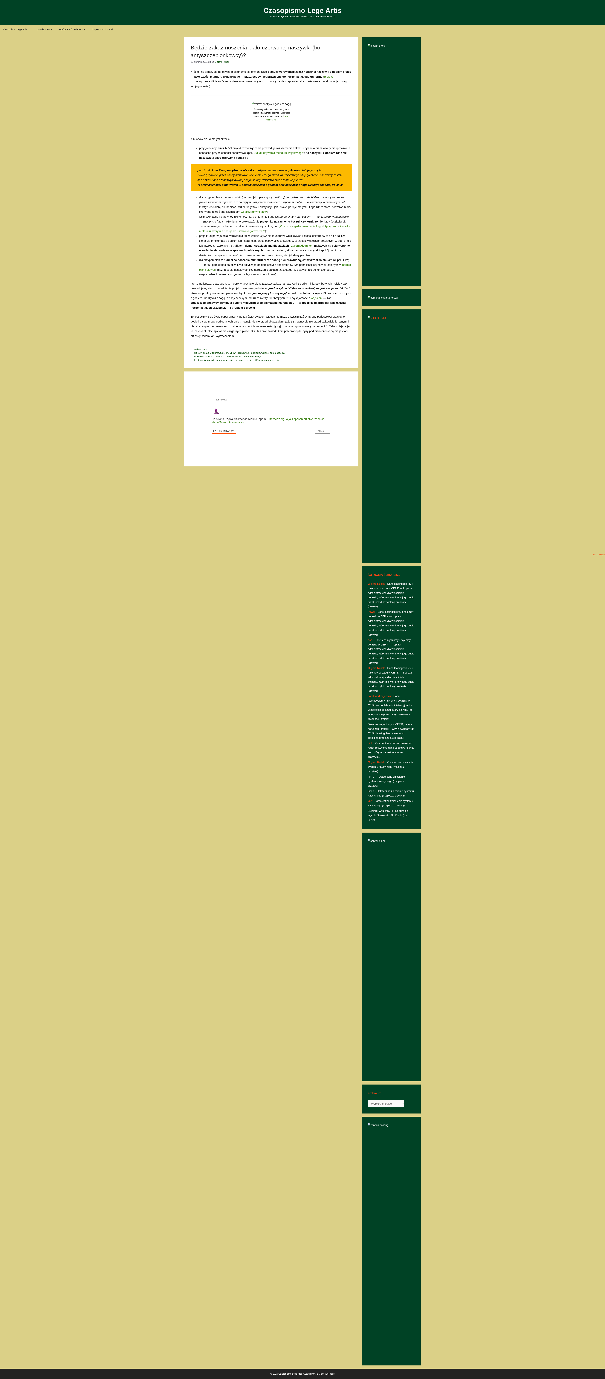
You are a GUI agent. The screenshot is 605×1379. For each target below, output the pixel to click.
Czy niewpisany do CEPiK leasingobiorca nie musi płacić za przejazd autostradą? (391, 733)
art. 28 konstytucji (215, 352)
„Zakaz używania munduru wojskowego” (279, 152)
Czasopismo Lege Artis (302, 10)
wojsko (265, 352)
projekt (328, 76)
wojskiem (317, 298)
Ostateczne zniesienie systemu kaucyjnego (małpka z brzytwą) (390, 767)
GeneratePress (327, 1373)
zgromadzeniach (302, 245)
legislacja (255, 352)
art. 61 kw (231, 352)
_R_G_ (372, 776)
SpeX (371, 791)
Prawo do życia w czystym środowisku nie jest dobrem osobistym (228, 356)
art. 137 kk (199, 352)
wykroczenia (200, 349)
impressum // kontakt (103, 29)
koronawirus (243, 352)
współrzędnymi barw (254, 211)
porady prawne (44, 29)
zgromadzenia (277, 352)
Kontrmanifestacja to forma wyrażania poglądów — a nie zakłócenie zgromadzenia (236, 360)
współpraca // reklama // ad (72, 29)
